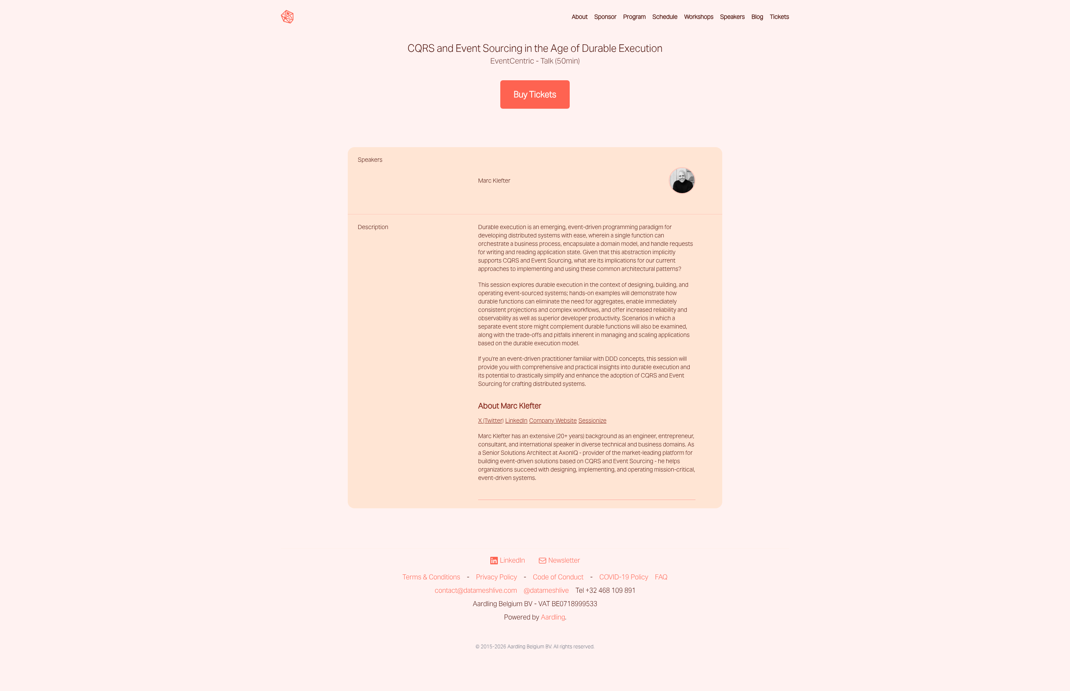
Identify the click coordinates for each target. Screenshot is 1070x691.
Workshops (698, 16)
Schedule (665, 16)
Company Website (553, 420)
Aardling (553, 617)
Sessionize (592, 420)
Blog (757, 16)
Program (634, 16)
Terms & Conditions (431, 577)
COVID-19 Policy (623, 577)
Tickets (779, 16)
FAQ (661, 577)
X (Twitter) (491, 420)
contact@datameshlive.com (476, 590)
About (580, 16)
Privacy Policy (496, 577)
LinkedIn (516, 420)
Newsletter (564, 560)
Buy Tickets (535, 94)
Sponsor (605, 16)
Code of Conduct (558, 577)
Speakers (732, 16)
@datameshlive (546, 590)
